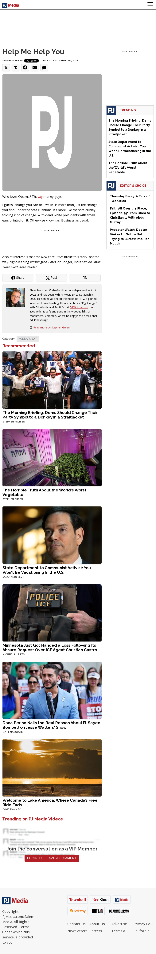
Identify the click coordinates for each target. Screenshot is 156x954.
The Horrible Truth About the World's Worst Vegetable (44, 492)
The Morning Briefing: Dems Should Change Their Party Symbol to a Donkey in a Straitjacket (50, 414)
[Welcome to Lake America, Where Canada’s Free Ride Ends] (52, 767)
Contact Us (76, 924)
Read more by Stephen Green (51, 327)
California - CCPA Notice (144, 931)
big (40, 196)
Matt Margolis (12, 732)
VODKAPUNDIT (27, 338)
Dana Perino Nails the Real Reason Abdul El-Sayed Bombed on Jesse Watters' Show (51, 725)
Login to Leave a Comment (52, 858)
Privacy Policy (144, 924)
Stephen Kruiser (13, 421)
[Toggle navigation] (150, 4)
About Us (97, 924)
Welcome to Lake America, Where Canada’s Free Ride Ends (50, 802)
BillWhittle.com (79, 307)
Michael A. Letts (13, 654)
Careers (95, 931)
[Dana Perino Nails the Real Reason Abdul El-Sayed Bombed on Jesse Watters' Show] (52, 689)
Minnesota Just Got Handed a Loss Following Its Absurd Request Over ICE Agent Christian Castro (49, 647)
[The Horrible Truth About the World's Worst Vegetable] (52, 457)
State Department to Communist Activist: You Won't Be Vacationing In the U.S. (46, 570)
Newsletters (77, 931)
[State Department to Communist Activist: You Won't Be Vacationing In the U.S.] (52, 534)
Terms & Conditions (121, 931)
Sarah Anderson (13, 577)
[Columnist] (17, 297)
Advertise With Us (121, 924)
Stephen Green (12, 60)
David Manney (11, 809)
